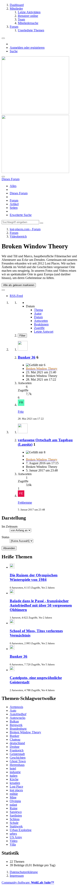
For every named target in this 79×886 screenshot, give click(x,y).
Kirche (14, 779)
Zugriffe (39, 328)
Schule (14, 822)
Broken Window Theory (25, 732)
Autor (38, 313)
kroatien (15, 783)
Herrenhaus (17, 765)
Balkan (14, 721)
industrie (15, 772)
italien (13, 775)
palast (13, 804)
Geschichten (18, 757)
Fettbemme (25, 502)
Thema (38, 310)
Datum (38, 317)
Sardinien (16, 815)
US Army (16, 837)
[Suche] (3, 176)
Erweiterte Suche (21, 215)
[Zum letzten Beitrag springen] (21, 404)
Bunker (14, 736)
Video (13, 841)
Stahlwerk (16, 826)
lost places (16, 790)
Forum (14, 200)
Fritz (21, 411)
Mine (13, 797)
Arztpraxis (16, 707)
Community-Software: (28, 882)
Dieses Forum (19, 193)
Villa (13, 844)
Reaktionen (41, 324)
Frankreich (16, 750)
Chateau (15, 739)
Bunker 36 (26, 357)
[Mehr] (3, 290)
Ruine (13, 808)
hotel (13, 768)
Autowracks (17, 717)
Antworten (41, 320)
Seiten (14, 207)
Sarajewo (16, 812)
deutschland (17, 743)
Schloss (14, 819)
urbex (13, 833)
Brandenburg (18, 728)
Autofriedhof (18, 714)
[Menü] (3, 38)
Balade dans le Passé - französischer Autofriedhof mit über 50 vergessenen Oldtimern (41, 605)
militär (14, 793)
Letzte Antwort (43, 331)
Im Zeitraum (9, 526)
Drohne (14, 746)
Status (5, 537)
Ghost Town (18, 761)
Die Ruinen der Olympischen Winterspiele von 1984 (34, 577)
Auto (13, 710)
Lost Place (16, 786)
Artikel (14, 204)
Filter (22, 335)
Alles (13, 186)
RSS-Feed (16, 295)
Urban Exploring (20, 830)
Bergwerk (16, 725)
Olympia (15, 801)
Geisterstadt (17, 754)
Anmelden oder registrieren (27, 47)
